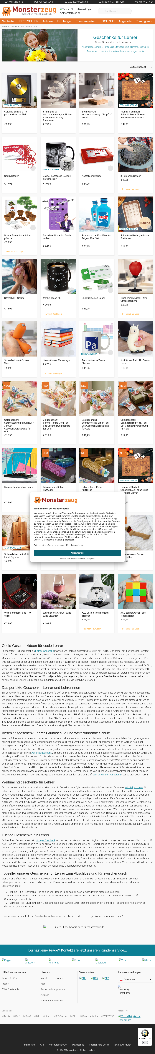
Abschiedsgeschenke (92, 47)
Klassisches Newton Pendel (19, 487)
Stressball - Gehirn (14, 298)
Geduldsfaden (11, 176)
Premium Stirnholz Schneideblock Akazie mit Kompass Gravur (134, 490)
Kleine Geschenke (117, 51)
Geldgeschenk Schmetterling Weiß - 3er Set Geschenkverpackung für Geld (134, 424)
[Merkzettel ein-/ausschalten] (33, 104)
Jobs (43, 984)
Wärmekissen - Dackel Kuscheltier (132, 556)
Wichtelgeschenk (134, 787)
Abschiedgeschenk (41, 752)
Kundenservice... (114, 950)
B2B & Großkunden (11, 989)
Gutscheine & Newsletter (52, 1000)
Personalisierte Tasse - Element (94, 362)
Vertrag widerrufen (122, 1045)
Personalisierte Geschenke (116, 47)
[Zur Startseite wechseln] (29, 11)
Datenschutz (78, 1045)
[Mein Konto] (147, 11)
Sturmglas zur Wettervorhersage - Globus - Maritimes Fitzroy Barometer (57, 116)
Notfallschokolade (92, 176)
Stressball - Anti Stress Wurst (16, 362)
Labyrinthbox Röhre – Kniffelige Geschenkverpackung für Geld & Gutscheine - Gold (95, 491)
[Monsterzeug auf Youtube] (95, 1033)
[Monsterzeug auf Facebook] (72, 1033)
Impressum (29, 1045)
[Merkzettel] (138, 11)
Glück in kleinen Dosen (93, 298)
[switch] (145, 1042)
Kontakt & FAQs (9, 978)
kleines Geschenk (44, 650)
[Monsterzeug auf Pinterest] (83, 1033)
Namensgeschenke (139, 47)
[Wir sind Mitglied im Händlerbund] (135, 1018)
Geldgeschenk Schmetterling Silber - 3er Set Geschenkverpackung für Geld (95, 424)
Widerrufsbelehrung (58, 1045)
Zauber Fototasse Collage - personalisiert (57, 177)
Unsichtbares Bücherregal (56, 360)
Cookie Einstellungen (99, 1045)
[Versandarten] (96, 981)
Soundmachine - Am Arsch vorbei (57, 237)
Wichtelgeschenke (135, 51)
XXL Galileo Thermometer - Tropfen (96, 614)
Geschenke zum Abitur (97, 51)
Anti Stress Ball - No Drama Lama (135, 362)
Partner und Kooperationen (53, 989)
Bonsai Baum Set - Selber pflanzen (17, 237)
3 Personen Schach (130, 176)
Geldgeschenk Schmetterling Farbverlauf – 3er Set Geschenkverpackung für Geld (19, 425)
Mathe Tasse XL (52, 298)
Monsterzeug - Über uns (52, 978)
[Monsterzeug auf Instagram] (60, 1033)
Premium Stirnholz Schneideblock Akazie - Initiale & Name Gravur (132, 114)
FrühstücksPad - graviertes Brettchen (134, 237)
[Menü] (150, 1029)
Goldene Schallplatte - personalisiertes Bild (16, 113)
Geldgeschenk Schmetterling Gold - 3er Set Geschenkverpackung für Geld (56, 424)
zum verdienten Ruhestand (107, 774)
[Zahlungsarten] (77, 961)
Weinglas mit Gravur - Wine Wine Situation (57, 614)
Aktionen (45, 995)
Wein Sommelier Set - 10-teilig (18, 614)
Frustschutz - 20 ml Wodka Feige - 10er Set (96, 237)
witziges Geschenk (45, 840)
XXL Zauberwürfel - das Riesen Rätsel (133, 614)
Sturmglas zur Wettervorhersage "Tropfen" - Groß (97, 114)
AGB (42, 1045)
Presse (5, 984)
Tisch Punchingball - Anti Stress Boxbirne (133, 299)
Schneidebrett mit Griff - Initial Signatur (17, 556)
